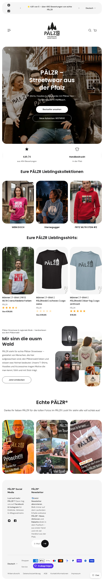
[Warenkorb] (95, 30)
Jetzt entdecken (17, 380)
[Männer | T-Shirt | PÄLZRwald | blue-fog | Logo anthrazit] (52, 270)
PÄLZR (4, 308)
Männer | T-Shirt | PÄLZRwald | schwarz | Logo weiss (16, 300)
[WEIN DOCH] (18, 205)
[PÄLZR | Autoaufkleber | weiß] (86, 270)
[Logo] (52, 30)
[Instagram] (9, 5)
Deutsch (89, 8)
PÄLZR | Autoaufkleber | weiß (82, 299)
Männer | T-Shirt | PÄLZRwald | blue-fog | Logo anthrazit (51, 300)
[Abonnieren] (45, 543)
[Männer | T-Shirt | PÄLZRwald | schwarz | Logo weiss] (18, 270)
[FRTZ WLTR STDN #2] (86, 205)
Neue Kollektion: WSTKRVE (52, 118)
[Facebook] (9, 11)
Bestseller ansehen (52, 109)
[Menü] (9, 30)
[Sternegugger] (52, 205)
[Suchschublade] (89, 30)
